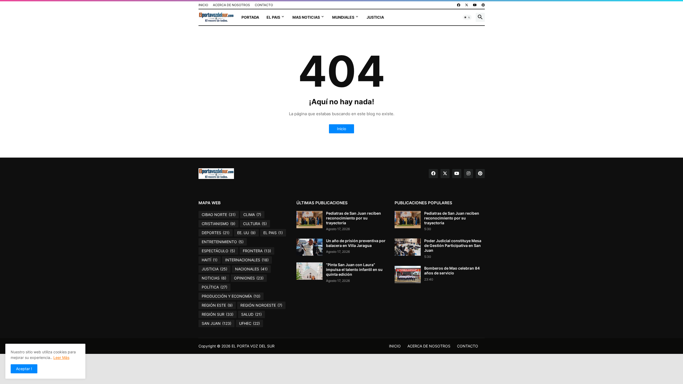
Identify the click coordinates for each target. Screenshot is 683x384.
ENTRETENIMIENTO (223, 241)
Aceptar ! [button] (24, 368)
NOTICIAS (214, 278)
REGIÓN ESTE (217, 305)
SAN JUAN (216, 323)
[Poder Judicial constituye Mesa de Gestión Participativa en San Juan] (408, 247)
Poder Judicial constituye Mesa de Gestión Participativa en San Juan (452, 245)
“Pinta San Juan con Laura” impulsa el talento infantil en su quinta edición (354, 269)
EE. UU (246, 232)
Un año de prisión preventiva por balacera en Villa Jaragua (356, 243)
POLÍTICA (214, 287)
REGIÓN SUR (217, 314)
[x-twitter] (466, 5)
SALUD (251, 314)
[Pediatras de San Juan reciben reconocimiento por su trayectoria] (309, 219)
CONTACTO (264, 5)
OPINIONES (249, 278)
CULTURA (255, 223)
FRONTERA (257, 251)
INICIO (203, 5)
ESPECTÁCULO (218, 251)
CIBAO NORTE (219, 214)
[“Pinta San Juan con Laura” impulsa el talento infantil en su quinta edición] (309, 271)
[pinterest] (483, 5)
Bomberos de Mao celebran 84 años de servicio (452, 270)
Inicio (341, 128)
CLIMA (252, 214)
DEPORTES (215, 232)
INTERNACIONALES (247, 260)
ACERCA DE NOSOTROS (231, 5)
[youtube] (475, 5)
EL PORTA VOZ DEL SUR (253, 346)
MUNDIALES (343, 17)
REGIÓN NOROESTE (261, 305)
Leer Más (61, 357)
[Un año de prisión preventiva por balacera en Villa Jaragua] (309, 247)
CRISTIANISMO (218, 223)
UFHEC (249, 323)
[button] (467, 17)
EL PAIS (273, 17)
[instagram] (468, 173)
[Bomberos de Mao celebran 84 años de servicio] (408, 274)
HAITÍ (209, 260)
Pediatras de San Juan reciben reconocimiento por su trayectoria (353, 218)
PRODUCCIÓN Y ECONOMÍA (231, 296)
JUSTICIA (375, 17)
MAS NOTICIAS (306, 17)
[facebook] (458, 5)
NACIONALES (251, 269)
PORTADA (250, 17)
